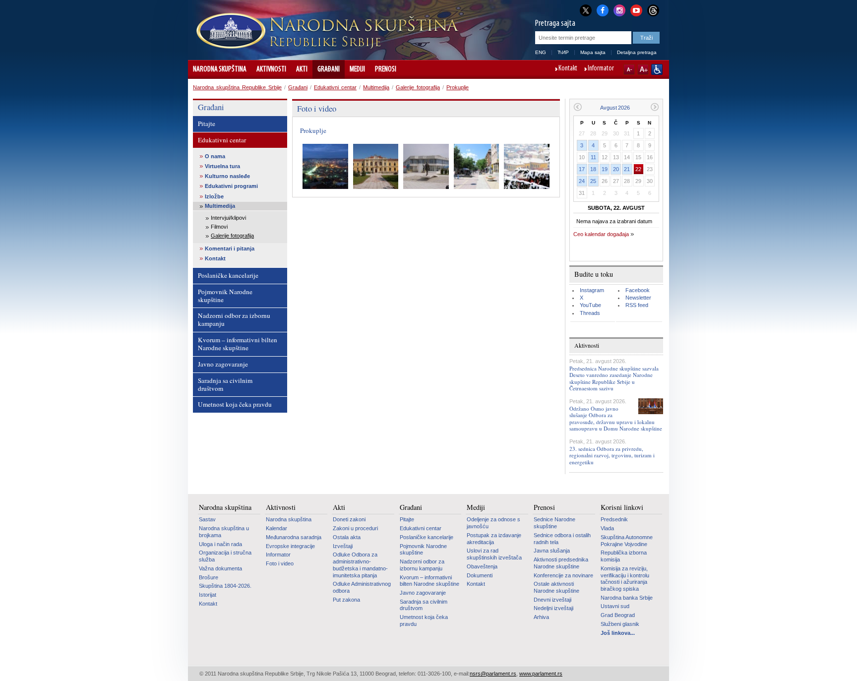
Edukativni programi (231, 186)
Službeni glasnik (620, 624)
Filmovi (219, 227)
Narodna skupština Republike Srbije (237, 87)
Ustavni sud (615, 606)
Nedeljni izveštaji (553, 608)
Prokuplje (457, 87)
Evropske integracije (290, 546)
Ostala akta (347, 537)
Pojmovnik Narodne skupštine (225, 295)
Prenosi (385, 69)
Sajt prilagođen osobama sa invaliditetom (657, 69)
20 (616, 169)
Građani (328, 69)
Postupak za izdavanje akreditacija (494, 538)
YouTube (590, 305)
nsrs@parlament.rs (493, 674)
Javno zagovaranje (223, 364)
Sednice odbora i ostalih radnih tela (562, 538)
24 (582, 181)
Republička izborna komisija (624, 556)
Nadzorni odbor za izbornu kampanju (234, 319)
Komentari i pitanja (229, 248)
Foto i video (280, 563)
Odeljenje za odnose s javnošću (493, 522)
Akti (301, 69)
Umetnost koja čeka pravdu (235, 404)
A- (629, 69)
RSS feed (636, 305)
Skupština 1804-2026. (225, 586)
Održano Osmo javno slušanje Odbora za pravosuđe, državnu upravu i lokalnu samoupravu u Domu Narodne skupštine (615, 418)
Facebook (637, 290)
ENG (540, 52)
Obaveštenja (482, 566)
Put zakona (346, 600)
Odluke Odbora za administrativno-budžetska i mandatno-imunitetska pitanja (360, 565)
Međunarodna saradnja (293, 537)
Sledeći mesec (655, 107)
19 (605, 169)
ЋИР (563, 52)
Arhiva (541, 617)
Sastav (207, 519)
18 (593, 169)
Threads (590, 313)
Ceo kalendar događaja (601, 234)
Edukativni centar (335, 87)
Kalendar (276, 528)
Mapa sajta (593, 52)
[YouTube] (636, 9)
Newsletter (638, 298)
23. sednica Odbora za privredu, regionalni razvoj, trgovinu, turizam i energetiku (612, 455)
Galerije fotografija (418, 87)
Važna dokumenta (220, 568)
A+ (643, 69)
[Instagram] (619, 9)
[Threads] (653, 10)
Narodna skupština (219, 69)
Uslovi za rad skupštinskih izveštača (494, 554)
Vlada (607, 528)
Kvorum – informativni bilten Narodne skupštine (237, 343)
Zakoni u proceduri (355, 528)
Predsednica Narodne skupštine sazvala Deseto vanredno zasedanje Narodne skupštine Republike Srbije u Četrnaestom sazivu (614, 378)
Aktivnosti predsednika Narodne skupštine (561, 563)
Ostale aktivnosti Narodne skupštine (556, 587)
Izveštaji (343, 546)
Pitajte (206, 123)
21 (627, 169)
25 (593, 181)
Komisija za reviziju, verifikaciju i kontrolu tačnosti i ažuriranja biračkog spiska (625, 578)
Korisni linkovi (622, 507)
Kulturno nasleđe (227, 176)
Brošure (208, 577)
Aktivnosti (271, 69)
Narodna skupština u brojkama (224, 531)
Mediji (357, 69)
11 (593, 157)
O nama (215, 156)
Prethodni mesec (577, 107)
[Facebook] (603, 9)
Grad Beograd (618, 615)
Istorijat (207, 595)
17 (582, 169)
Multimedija (376, 87)
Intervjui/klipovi (228, 218)
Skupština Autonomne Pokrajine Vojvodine (627, 540)
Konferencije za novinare (563, 575)
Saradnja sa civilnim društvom (225, 384)
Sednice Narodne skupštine (554, 522)
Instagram (592, 290)
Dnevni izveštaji (552, 600)
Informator (601, 68)
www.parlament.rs (540, 674)
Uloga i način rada (220, 544)
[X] (586, 10)
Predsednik (614, 519)
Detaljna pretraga (637, 52)
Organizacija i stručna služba (225, 556)
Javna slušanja (552, 551)
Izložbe (214, 196)
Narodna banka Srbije (627, 598)
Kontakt (567, 68)
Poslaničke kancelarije (228, 275)
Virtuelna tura (222, 166)
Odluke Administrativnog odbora (362, 587)
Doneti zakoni (349, 519)
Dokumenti (479, 575)
